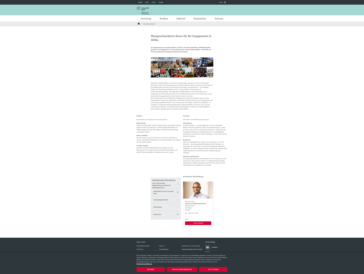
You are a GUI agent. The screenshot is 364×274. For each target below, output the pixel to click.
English (140, 2)
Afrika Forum (157, 214)
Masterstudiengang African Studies (192, 249)
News (147, 2)
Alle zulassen (213, 269)
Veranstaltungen (164, 249)
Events (154, 2)
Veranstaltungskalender (160, 200)
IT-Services (139, 249)
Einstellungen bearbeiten (182, 269)
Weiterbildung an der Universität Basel (163, 192)
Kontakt (161, 2)
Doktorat (181, 18)
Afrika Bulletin (157, 207)
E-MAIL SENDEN (198, 223)
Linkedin (214, 247)
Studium (164, 18)
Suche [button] (221, 2)
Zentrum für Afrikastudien (145, 13)
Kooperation (200, 18)
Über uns (161, 246)
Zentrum (219, 18)
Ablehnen (150, 269)
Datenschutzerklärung (144, 264)
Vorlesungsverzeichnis (143, 246)
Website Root (139, 24)
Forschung (146, 18)
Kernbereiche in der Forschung (191, 246)
